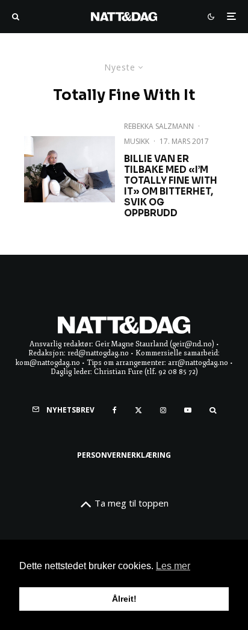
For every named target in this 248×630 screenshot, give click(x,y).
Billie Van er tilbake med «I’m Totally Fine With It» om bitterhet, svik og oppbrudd (170, 186)
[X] (138, 410)
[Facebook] (115, 410)
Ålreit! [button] (124, 598)
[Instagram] (163, 410)
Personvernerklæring (124, 455)
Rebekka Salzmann (159, 126)
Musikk (136, 141)
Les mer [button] (173, 566)
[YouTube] (187, 410)
